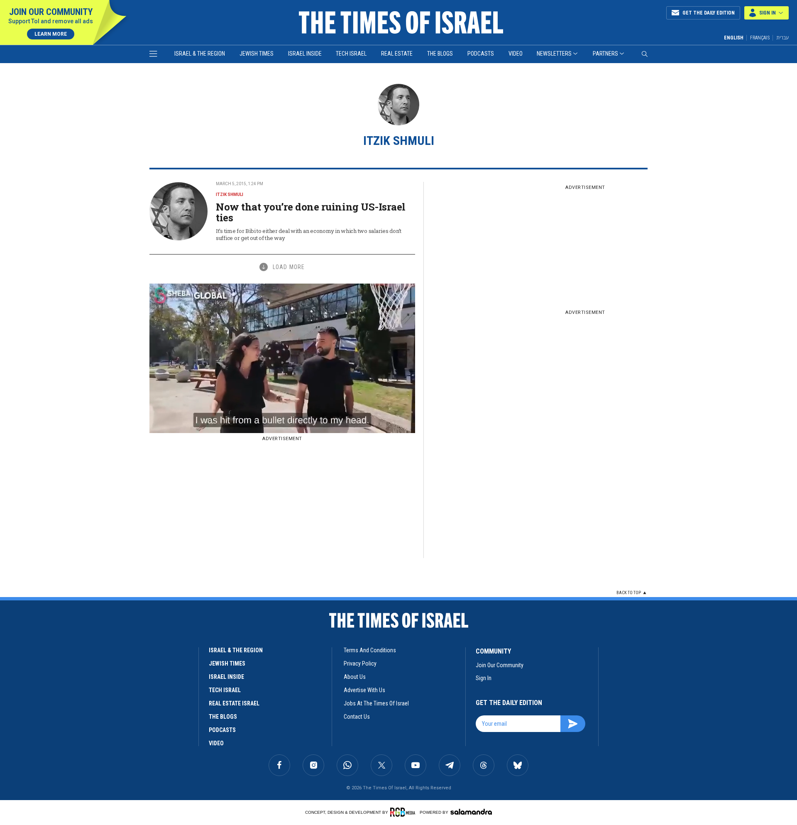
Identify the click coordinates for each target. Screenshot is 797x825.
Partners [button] (605, 53)
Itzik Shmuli (229, 194)
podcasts (222, 730)
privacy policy (360, 663)
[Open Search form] (645, 54)
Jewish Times (257, 53)
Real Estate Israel (234, 703)
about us (355, 676)
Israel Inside (305, 53)
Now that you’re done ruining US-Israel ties (311, 212)
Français (760, 38)
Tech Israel (351, 53)
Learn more (50, 34)
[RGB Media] (404, 812)
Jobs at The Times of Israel (376, 703)
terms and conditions (370, 650)
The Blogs (440, 53)
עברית (782, 37)
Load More (289, 267)
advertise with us (364, 690)
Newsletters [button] (554, 53)
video (216, 743)
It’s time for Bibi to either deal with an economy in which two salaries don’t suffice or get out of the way (308, 234)
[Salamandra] (471, 812)
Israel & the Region (199, 53)
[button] (766, 13)
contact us (357, 716)
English (733, 38)
